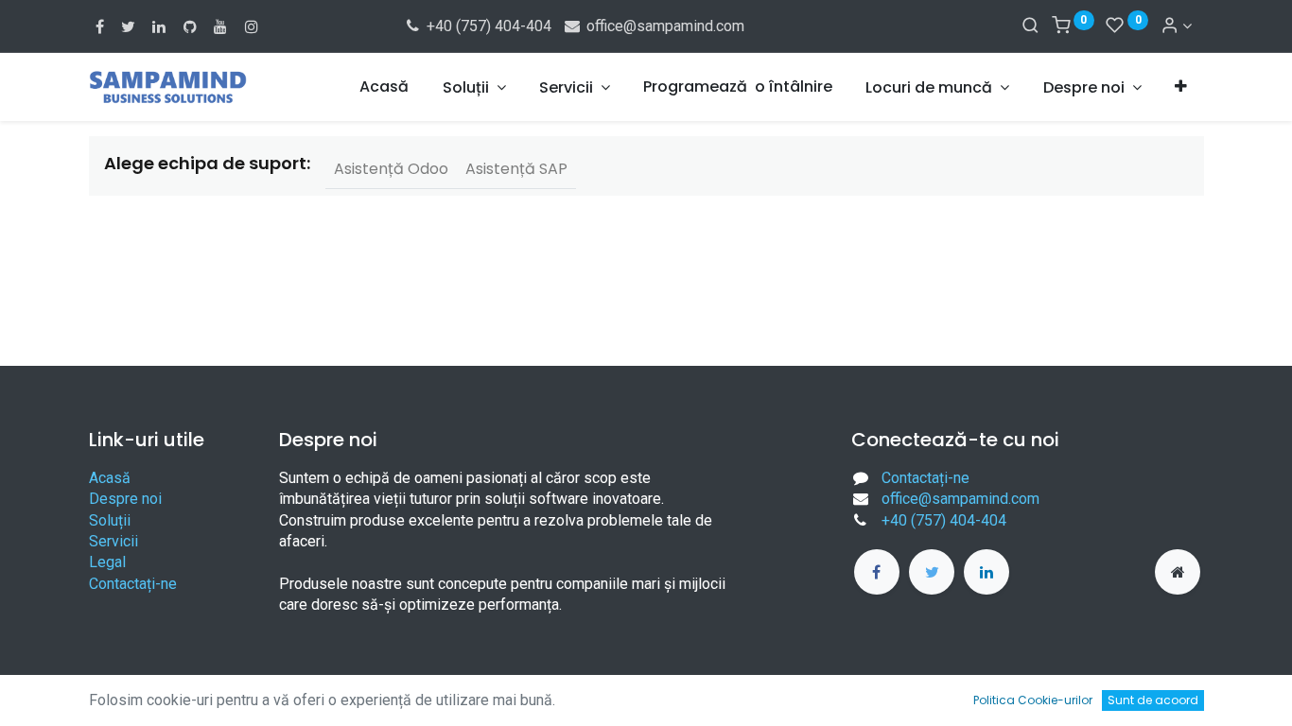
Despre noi (125, 499)
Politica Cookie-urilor (1032, 700)
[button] (1181, 87)
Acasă (110, 478)
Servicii (113, 541)
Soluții (110, 520)
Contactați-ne (133, 584)
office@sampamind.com (663, 26)
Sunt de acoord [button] (1153, 700)
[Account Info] (1176, 26)
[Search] (1030, 26)
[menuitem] (384, 87)
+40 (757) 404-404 (487, 26)
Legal (107, 562)
